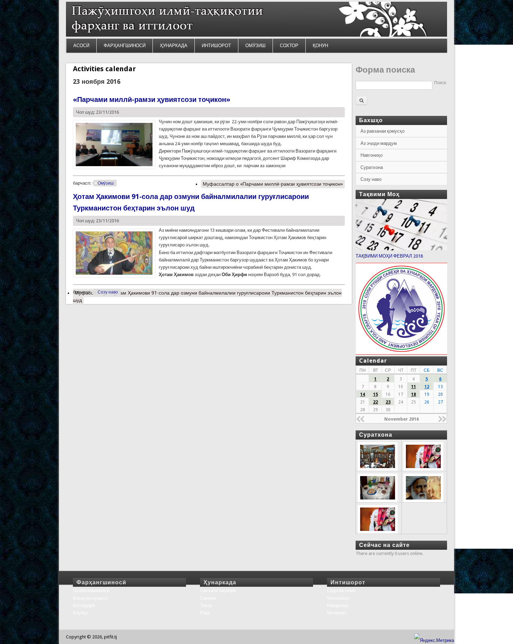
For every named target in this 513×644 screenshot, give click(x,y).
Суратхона (371, 167)
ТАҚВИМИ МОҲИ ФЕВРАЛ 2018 (389, 256)
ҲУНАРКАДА (173, 45)
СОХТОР (289, 45)
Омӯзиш (106, 183)
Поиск (440, 82)
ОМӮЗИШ (255, 45)
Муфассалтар (273, 184)
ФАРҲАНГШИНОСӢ (125, 45)
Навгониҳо (371, 155)
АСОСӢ (81, 45)
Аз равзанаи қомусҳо (382, 131)
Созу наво (108, 292)
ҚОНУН (320, 45)
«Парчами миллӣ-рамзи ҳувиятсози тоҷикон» (151, 99)
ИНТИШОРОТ (216, 45)
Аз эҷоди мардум (378, 143)
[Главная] (256, 35)
